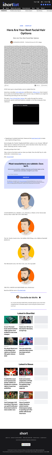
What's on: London (16, 8)
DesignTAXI (10, 157)
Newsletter (45, 85)
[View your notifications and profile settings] (42, 2)
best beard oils (36, 138)
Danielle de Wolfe (19, 42)
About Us (8, 437)
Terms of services (22, 181)
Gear (33, 8)
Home (21, 26)
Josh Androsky (20, 92)
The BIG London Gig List (15, 10)
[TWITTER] (40, 297)
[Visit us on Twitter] (50, 4)
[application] (26, 114)
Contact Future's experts (16, 437)
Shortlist (28, 26)
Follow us (38, 85)
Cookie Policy (43, 437)
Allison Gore (36, 92)
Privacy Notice (10, 182)
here (19, 154)
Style (37, 8)
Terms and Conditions (27, 437)
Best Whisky (39, 10)
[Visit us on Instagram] (41, 4)
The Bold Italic (21, 290)
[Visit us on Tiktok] (43, 4)
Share (7, 85)
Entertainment (26, 8)
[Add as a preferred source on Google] (26, 444)
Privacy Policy (36, 437)
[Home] (3, 8)
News (7, 8)
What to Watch (28, 10)
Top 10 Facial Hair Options (17, 98)
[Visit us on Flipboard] (45, 4)
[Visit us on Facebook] (48, 4)
